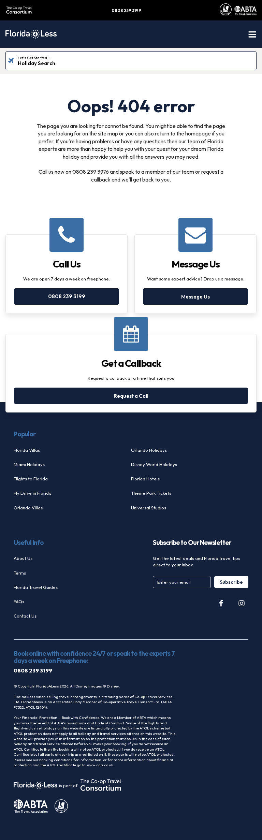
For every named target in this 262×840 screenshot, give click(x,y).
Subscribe (231, 582)
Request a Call (131, 396)
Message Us (195, 296)
